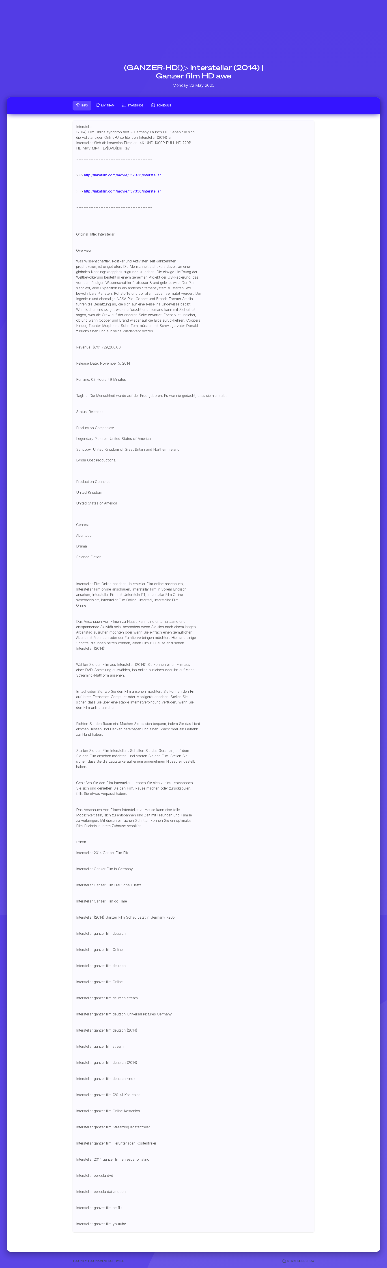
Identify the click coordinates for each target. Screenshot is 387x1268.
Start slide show (300, 1261)
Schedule (164, 105)
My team (107, 105)
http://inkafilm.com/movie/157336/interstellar (122, 175)
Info (85, 105)
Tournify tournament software (98, 1261)
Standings (135, 105)
